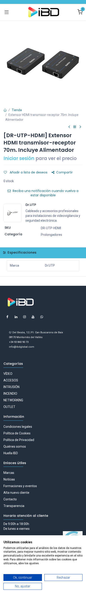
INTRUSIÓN (11, 387)
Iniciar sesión (18, 158)
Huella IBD (10, 453)
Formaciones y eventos (20, 486)
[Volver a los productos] (75, 127)
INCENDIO (10, 393)
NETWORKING (13, 400)
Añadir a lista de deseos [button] (28, 172)
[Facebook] (7, 317)
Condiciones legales (17, 426)
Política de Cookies (17, 433)
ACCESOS (10, 380)
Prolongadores (51, 234)
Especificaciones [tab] (21, 252)
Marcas (8, 473)
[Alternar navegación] (6, 12)
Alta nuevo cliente (16, 492)
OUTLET (9, 407)
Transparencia (13, 506)
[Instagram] (24, 317)
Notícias (9, 479)
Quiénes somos (14, 446)
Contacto (10, 499)
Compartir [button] (64, 172)
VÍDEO (7, 373)
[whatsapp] (42, 317)
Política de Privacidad (18, 440)
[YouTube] (33, 317)
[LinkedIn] (16, 317)
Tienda (17, 110)
